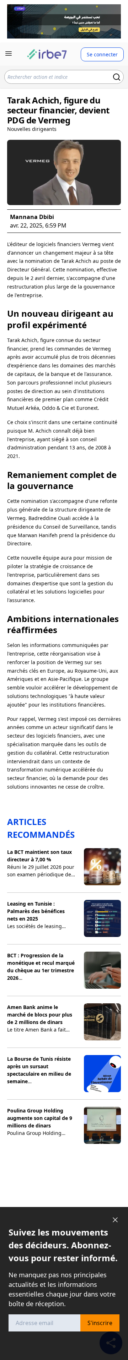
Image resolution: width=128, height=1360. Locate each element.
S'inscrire (99, 1323)
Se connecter (102, 54)
